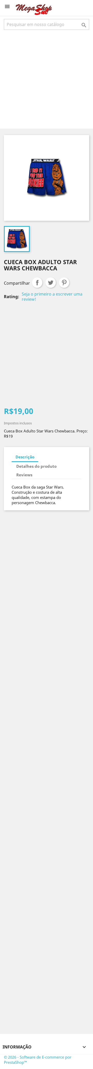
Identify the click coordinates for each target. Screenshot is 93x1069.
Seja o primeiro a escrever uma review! (52, 296)
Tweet (50, 282)
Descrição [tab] (25, 456)
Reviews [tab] (24, 474)
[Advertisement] (46, 78)
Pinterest (64, 282)
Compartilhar (37, 282)
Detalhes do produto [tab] (36, 466)
